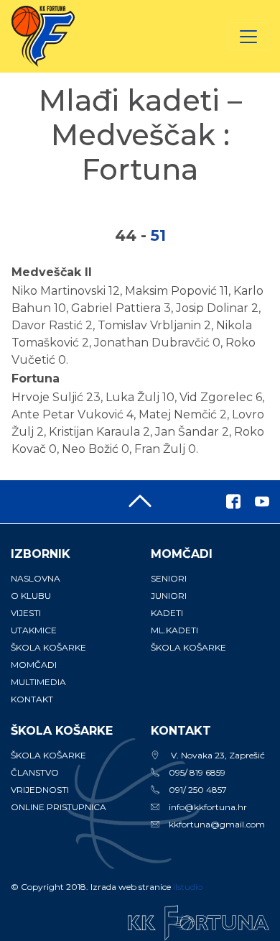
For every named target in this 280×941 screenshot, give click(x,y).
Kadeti (167, 612)
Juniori (169, 595)
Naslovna (35, 578)
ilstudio (187, 886)
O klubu (31, 595)
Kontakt (32, 699)
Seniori (169, 578)
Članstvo (35, 772)
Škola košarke (48, 647)
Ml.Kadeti (174, 630)
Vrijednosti (40, 789)
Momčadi (34, 664)
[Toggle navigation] (248, 36)
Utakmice (34, 630)
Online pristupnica (58, 807)
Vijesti (26, 612)
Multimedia (38, 681)
